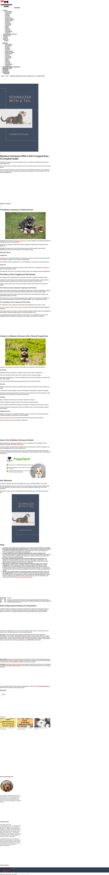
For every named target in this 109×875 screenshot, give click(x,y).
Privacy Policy (6, 870)
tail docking (45, 267)
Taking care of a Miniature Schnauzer (9, 367)
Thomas (9, 597)
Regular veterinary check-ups (7, 417)
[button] (16, 7)
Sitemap (5, 871)
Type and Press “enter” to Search (8, 874)
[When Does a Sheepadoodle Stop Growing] (42, 722)
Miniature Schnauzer (21, 240)
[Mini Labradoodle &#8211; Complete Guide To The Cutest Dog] (8, 722)
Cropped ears (3, 258)
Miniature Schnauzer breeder (18, 443)
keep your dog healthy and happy (24, 577)
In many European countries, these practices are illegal (14, 307)
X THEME (13, 868)
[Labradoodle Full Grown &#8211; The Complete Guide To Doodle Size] (25, 722)
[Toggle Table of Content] (1, 206)
